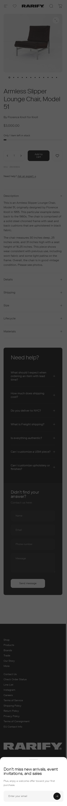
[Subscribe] (57, 796)
